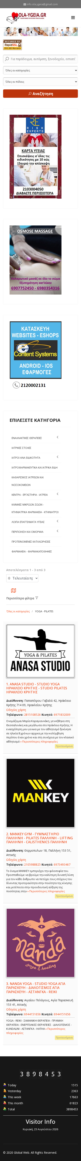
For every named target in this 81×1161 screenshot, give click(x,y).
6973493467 (63, 864)
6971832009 (62, 715)
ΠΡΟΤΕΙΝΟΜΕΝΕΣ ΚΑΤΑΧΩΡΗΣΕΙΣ (31, 541)
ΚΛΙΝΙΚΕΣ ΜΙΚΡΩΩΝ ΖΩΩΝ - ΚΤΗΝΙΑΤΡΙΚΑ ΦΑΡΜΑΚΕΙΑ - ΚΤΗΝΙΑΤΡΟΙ (35, 508)
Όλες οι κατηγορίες (18, 611)
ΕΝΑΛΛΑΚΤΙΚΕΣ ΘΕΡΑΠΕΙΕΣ (27, 438)
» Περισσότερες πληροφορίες (39, 741)
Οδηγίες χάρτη (16, 710)
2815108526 (32, 715)
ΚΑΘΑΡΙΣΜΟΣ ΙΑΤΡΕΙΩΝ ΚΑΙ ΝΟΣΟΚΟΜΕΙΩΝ (28, 481)
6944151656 (32, 1014)
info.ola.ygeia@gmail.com (42, 4)
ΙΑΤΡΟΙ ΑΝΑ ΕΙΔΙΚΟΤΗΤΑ (26, 458)
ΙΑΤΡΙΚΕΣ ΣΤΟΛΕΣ (21, 448)
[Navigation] (73, 17)
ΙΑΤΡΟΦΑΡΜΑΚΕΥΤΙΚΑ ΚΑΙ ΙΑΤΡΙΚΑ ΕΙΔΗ (35, 467)
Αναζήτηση (42, 93)
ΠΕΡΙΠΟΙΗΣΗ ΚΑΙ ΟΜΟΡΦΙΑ (27, 532)
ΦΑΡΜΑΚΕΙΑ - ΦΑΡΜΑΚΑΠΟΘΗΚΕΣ (32, 551)
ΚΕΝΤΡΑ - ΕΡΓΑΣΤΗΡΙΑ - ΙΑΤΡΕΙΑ (30, 495)
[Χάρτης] (13, 592)
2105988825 (32, 864)
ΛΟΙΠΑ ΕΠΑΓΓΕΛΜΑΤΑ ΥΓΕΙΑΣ (28, 522)
